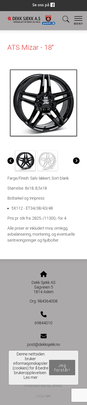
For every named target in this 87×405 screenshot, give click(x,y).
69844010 (43, 323)
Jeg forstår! (62, 367)
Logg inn (43, 397)
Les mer (30, 377)
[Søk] (65, 20)
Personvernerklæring (43, 386)
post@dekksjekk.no (43, 344)
